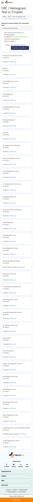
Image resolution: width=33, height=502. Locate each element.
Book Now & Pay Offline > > (20, 48)
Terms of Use (21, 492)
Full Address (11, 62)
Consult (8, 490)
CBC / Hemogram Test (19, 16)
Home (4, 16)
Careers (15, 490)
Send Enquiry (16, 500)
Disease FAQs (23, 490)
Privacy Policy (12, 492)
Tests (9, 16)
